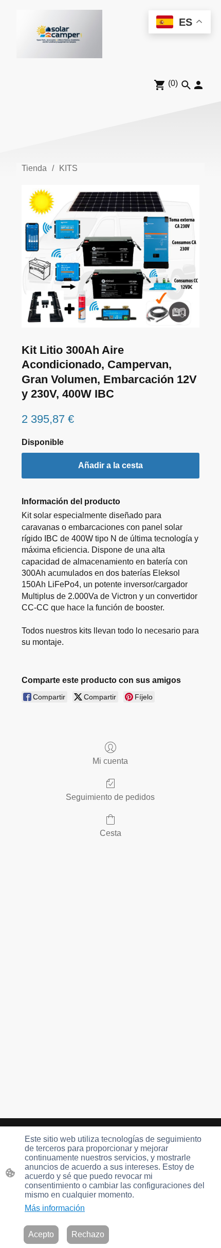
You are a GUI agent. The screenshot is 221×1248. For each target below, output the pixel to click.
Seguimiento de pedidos (110, 797)
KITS (68, 168)
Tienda (34, 168)
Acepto (41, 1234)
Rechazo (87, 1234)
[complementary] (180, 23)
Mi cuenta (110, 761)
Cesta (110, 833)
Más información (55, 1208)
